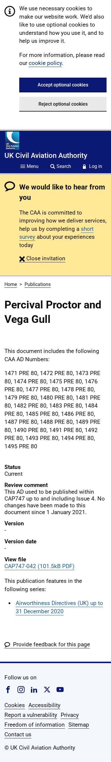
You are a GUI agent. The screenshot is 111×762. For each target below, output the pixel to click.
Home (10, 284)
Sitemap (78, 724)
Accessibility (44, 705)
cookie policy (45, 63)
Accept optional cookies (63, 85)
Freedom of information (34, 724)
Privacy (70, 715)
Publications (38, 284)
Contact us (17, 734)
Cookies (14, 705)
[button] (42, 258)
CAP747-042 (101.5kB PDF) (39, 566)
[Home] (12, 141)
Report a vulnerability (30, 715)
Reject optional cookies (63, 104)
